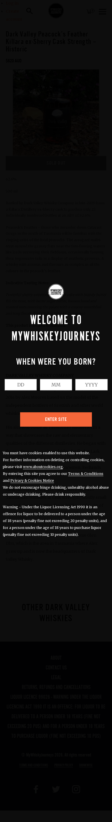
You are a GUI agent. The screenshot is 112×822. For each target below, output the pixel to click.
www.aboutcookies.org (43, 467)
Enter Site (56, 419)
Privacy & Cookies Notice (32, 480)
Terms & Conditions (85, 473)
